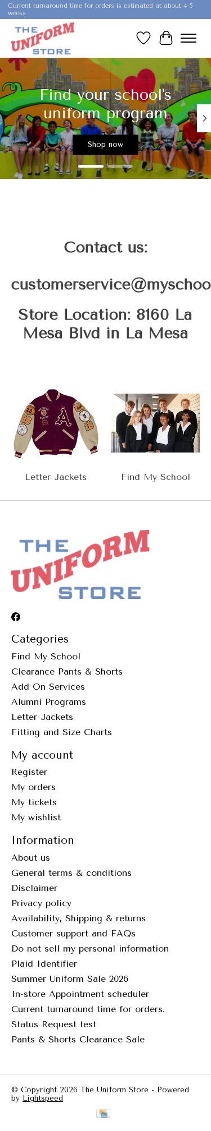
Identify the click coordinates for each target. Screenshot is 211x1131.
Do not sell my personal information (90, 948)
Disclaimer (34, 888)
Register (29, 772)
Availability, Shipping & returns (78, 918)
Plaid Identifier (44, 963)
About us (30, 857)
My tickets (34, 802)
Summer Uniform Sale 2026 (69, 978)
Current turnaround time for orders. (88, 1009)
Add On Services (48, 686)
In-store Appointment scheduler (80, 994)
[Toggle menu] (188, 38)
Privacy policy (41, 903)
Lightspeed (43, 1098)
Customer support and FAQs (73, 933)
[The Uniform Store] (42, 38)
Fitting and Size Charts (61, 732)
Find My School (155, 477)
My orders (33, 787)
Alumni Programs (48, 701)
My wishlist (36, 817)
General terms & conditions (71, 872)
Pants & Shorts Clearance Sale (78, 1039)
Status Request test (53, 1024)
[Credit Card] (103, 1114)
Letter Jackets (56, 477)
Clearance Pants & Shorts (67, 671)
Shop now (105, 144)
